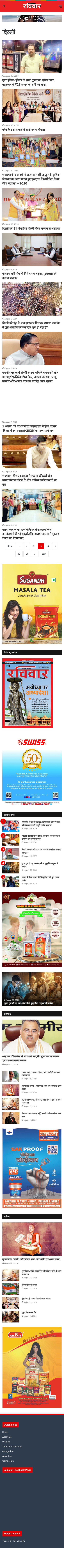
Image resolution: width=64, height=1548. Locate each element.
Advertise (7, 1456)
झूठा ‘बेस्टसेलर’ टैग (29, 1312)
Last (44, 554)
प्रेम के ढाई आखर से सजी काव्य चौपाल (23, 129)
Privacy (6, 1441)
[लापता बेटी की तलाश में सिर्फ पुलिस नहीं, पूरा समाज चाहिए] (10, 881)
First (10, 546)
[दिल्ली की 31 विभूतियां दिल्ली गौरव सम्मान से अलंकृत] (32, 204)
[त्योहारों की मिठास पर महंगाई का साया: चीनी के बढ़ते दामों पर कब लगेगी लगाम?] (10, 840)
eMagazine (7, 1451)
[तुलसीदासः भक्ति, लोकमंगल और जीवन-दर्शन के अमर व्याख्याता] (10, 1104)
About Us (6, 1437)
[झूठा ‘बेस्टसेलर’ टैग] (10, 1316)
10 (19, 554)
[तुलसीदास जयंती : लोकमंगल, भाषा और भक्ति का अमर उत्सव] (10, 1090)
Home (5, 1432)
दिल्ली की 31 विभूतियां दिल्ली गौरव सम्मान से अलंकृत (31, 228)
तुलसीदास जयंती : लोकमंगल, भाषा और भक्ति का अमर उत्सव (31, 1259)
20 (27, 554)
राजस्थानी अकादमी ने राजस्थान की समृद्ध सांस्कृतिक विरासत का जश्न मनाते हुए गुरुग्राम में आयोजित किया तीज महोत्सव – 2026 (31, 179)
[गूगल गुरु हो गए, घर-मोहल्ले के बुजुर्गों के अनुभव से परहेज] (10, 867)
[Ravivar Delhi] (32, 6)
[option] (32, 989)
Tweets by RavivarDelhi (13, 1541)
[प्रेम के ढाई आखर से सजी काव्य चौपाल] (32, 105)
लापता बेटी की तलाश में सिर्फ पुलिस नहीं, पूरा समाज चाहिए (29, 1003)
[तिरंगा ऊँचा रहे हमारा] (10, 1289)
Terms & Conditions (12, 1446)
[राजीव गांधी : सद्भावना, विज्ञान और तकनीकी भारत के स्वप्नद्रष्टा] (10, 1076)
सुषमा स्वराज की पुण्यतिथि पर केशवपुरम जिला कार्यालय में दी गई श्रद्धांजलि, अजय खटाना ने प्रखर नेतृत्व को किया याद (30, 534)
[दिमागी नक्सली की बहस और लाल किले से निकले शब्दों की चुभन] (10, 854)
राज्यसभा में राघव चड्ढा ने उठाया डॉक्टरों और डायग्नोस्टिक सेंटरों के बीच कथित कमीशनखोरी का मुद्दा (29, 480)
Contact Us (8, 1461)
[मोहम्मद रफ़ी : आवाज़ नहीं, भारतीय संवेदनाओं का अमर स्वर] (10, 1118)
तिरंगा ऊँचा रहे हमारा (29, 1284)
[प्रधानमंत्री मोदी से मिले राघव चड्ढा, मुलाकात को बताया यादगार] (32, 249)
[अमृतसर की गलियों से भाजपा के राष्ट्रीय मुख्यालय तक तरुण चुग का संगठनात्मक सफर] (32, 1036)
